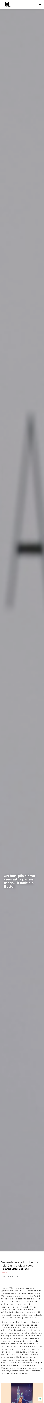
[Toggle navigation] (40, 4)
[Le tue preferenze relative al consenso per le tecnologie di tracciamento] (40, 1399)
